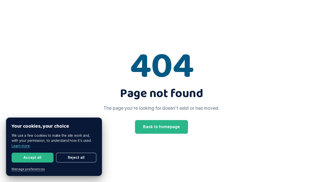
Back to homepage (161, 126)
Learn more (21, 146)
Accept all (32, 157)
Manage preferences (28, 169)
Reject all (76, 157)
